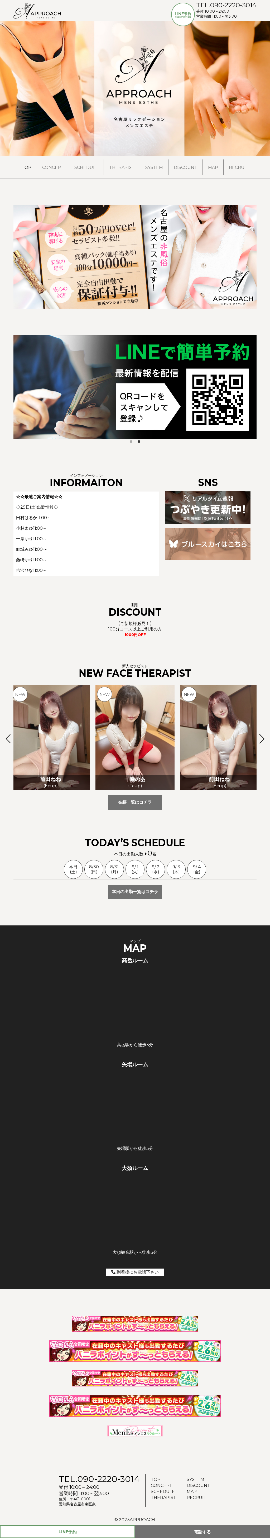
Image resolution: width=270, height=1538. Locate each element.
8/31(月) (114, 869)
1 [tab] (131, 441)
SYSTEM (154, 167)
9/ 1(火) (135, 869)
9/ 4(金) (197, 869)
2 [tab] (139, 441)
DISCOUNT (185, 167)
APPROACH (142, 1519)
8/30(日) (94, 869)
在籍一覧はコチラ (135, 802)
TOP (26, 167)
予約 (68, 1531)
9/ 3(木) (176, 869)
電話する (202, 1531)
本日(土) (73, 869)
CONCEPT (53, 167)
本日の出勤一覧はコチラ (135, 891)
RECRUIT (239, 167)
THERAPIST (121, 167)
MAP (213, 167)
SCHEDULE (86, 167)
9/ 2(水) (156, 869)
